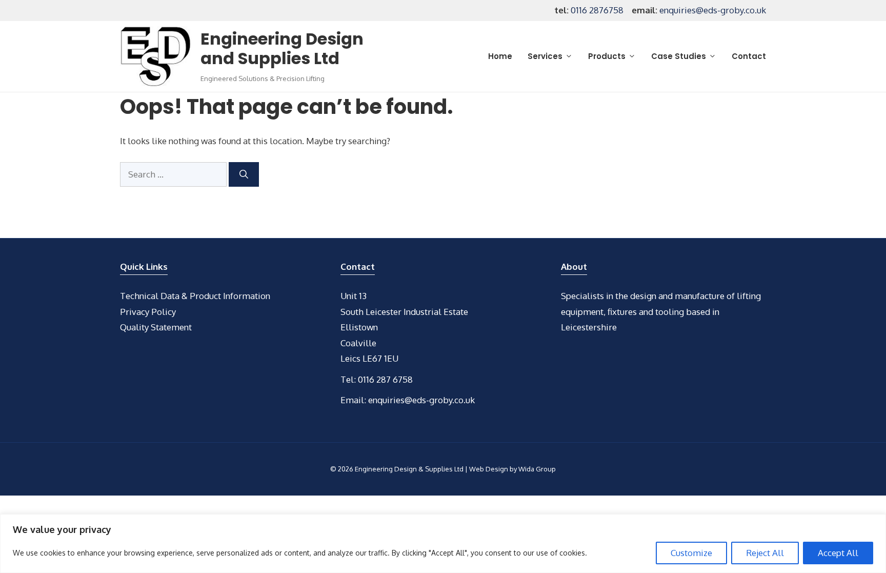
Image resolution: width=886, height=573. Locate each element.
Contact (749, 56)
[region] (443, 543)
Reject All (765, 552)
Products (607, 56)
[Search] (244, 174)
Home (500, 56)
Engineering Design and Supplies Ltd (282, 48)
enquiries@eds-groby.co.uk (712, 10)
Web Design (488, 469)
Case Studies (678, 56)
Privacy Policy (148, 311)
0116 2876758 (597, 10)
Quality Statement (156, 327)
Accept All (838, 552)
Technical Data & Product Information (195, 295)
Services (545, 56)
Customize (691, 552)
